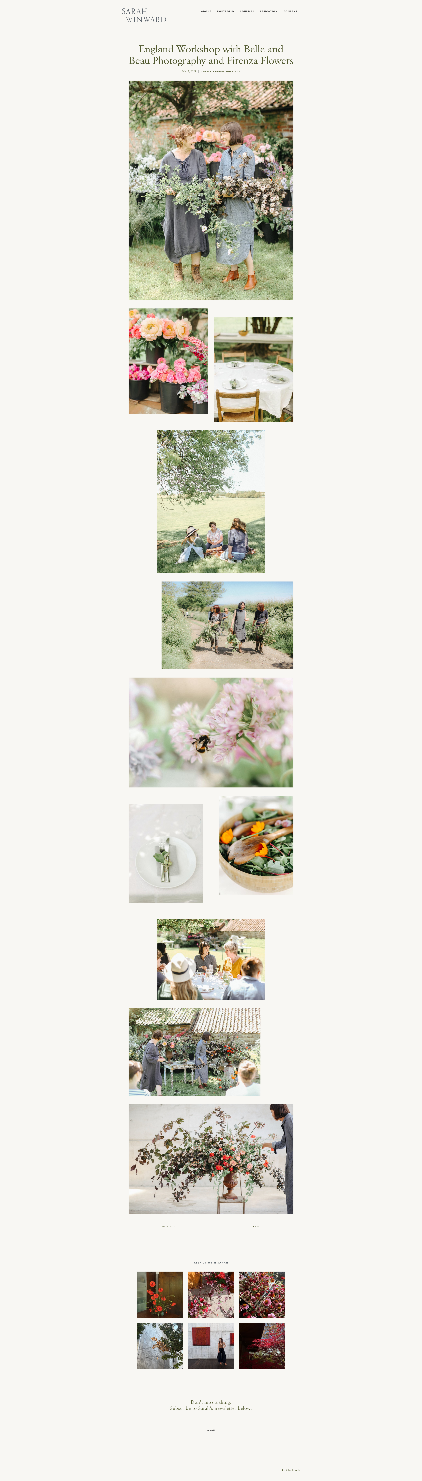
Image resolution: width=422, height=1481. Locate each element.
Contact (291, 11)
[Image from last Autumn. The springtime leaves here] (262, 1346)
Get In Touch (291, 1470)
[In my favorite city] (211, 1346)
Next (256, 1226)
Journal (247, 11)
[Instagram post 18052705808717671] (160, 1346)
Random (218, 71)
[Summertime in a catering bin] (262, 1295)
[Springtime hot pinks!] (211, 1295)
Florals (206, 71)
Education (269, 11)
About (206, 11)
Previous (168, 1226)
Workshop (233, 71)
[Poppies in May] (160, 1295)
